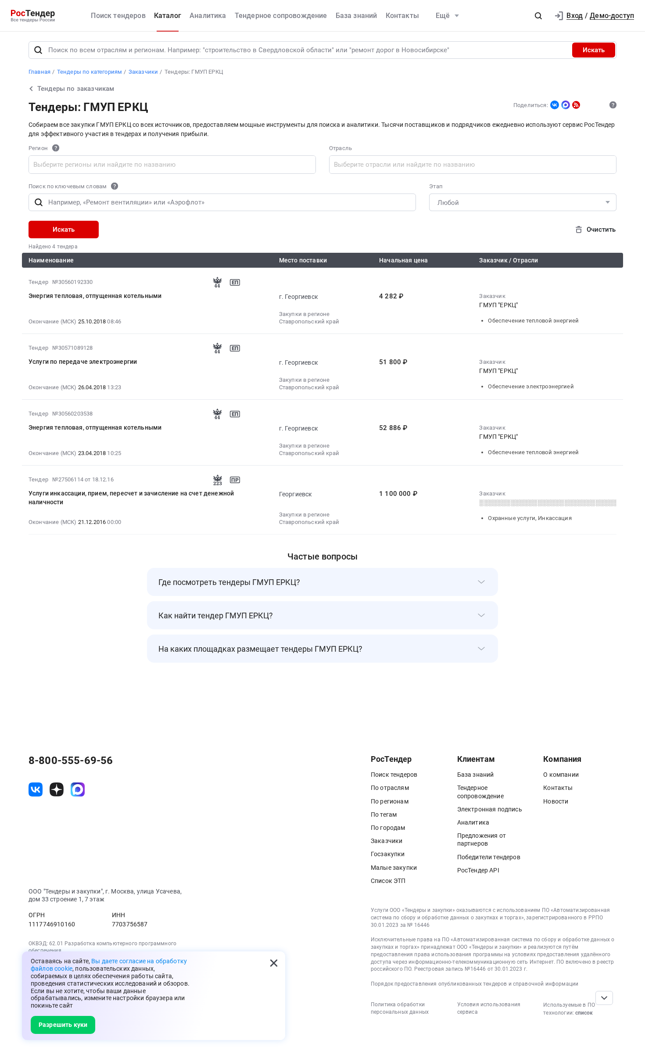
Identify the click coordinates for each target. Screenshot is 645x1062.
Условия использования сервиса (488, 1008)
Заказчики (386, 840)
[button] (538, 16)
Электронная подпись (489, 809)
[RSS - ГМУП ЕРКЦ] (576, 105)
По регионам (389, 801)
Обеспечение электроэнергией (530, 386)
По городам (388, 827)
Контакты (402, 15)
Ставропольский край (309, 321)
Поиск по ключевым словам (68, 186)
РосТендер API (478, 870)
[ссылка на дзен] (57, 789)
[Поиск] (38, 50)
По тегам (384, 814)
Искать (594, 50)
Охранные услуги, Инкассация (529, 518)
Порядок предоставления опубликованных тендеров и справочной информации (474, 984)
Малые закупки (394, 867)
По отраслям (390, 787)
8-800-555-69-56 (71, 760)
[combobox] (172, 164)
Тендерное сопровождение (281, 15)
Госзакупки (388, 853)
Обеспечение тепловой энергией (533, 320)
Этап (436, 186)
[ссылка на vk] (36, 789)
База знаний (356, 15)
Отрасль (340, 148)
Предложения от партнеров (481, 839)
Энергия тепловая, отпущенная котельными (95, 295)
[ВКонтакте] (554, 104)
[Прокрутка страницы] (604, 998)
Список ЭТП (388, 880)
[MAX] (565, 104)
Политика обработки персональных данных (400, 1008)
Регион (38, 148)
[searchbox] (106, 164)
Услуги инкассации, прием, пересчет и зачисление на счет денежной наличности (131, 498)
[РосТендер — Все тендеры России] (33, 16)
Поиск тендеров (118, 15)
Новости (555, 801)
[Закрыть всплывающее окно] (274, 963)
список (584, 1013)
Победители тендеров (488, 857)
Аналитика (208, 15)
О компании (561, 774)
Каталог (167, 15)
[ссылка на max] (78, 789)
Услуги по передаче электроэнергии (83, 361)
